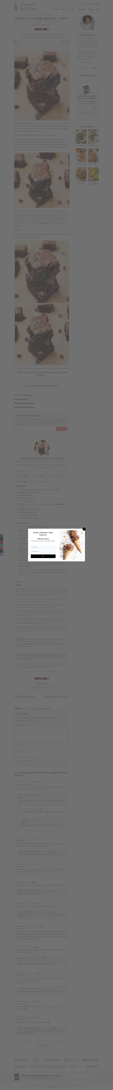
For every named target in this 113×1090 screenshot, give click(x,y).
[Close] (84, 529)
